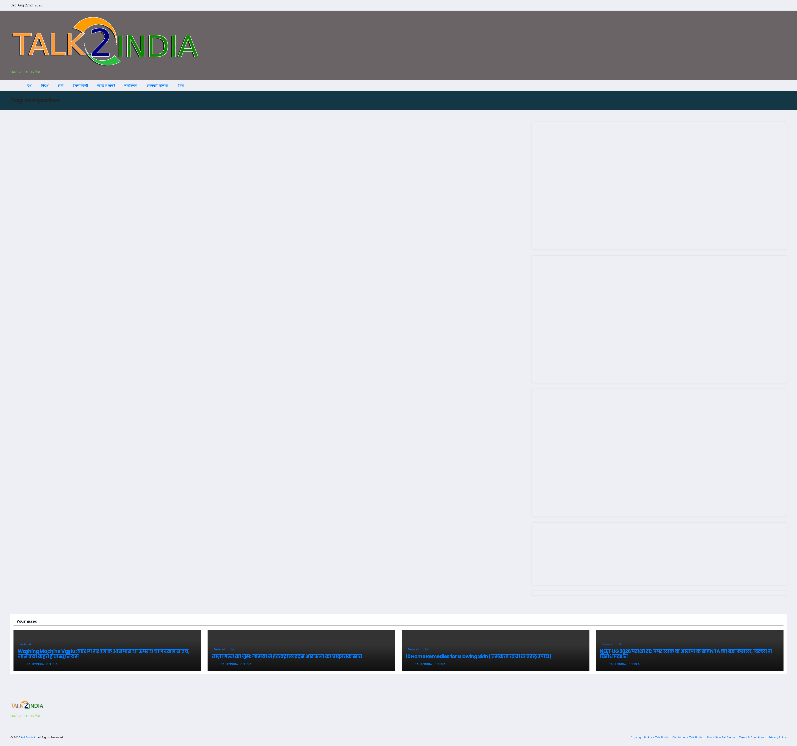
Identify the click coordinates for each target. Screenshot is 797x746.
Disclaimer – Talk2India (687, 737)
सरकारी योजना (158, 85)
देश (29, 85)
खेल (61, 85)
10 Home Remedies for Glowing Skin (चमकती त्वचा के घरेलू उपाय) (478, 656)
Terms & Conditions (751, 737)
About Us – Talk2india (721, 737)
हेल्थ (181, 85)
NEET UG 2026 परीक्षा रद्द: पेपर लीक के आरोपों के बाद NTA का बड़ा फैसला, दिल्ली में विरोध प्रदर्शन (686, 654)
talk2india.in (29, 737)
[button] (776, 85)
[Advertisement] (659, 185)
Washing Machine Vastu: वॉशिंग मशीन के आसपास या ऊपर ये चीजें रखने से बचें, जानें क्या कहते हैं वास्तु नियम (103, 654)
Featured (25, 644)
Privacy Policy (778, 737)
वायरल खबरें (106, 85)
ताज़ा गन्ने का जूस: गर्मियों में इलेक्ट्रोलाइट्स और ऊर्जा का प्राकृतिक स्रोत (287, 656)
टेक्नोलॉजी (80, 85)
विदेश (45, 85)
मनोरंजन (131, 85)
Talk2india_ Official (43, 664)
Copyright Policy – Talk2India (649, 737)
